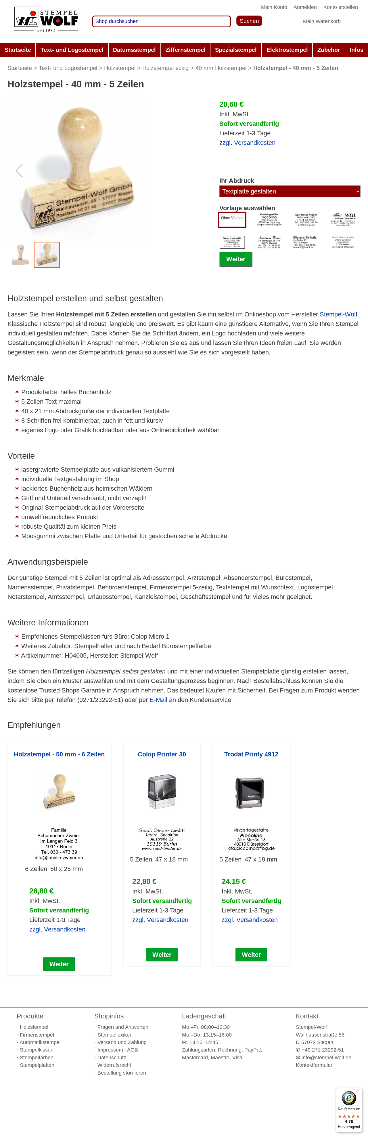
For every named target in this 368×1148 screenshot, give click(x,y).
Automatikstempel (40, 1042)
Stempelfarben (36, 1057)
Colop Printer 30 (162, 754)
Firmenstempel (37, 1035)
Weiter (236, 259)
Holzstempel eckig (165, 68)
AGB (132, 1050)
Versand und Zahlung (122, 1042)
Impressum (110, 1050)
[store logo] (46, 21)
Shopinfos (109, 1016)
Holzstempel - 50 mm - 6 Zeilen (59, 754)
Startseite (19, 68)
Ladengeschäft (204, 1016)
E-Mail (158, 699)
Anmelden (305, 7)
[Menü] (358, 1091)
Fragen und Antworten (122, 1027)
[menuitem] (17, 50)
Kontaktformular (314, 1065)
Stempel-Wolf (338, 314)
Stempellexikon (115, 1035)
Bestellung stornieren (121, 1073)
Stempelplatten (37, 1065)
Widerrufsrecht (114, 1065)
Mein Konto (274, 7)
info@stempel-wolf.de (326, 1057)
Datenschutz (111, 1057)
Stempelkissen (36, 1050)
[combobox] (161, 21)
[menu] (184, 50)
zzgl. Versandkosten (247, 142)
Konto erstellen (340, 7)
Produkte (30, 1016)
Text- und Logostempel (68, 68)
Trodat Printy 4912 (251, 754)
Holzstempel (119, 68)
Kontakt (307, 1016)
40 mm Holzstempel (220, 68)
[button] (18, 170)
